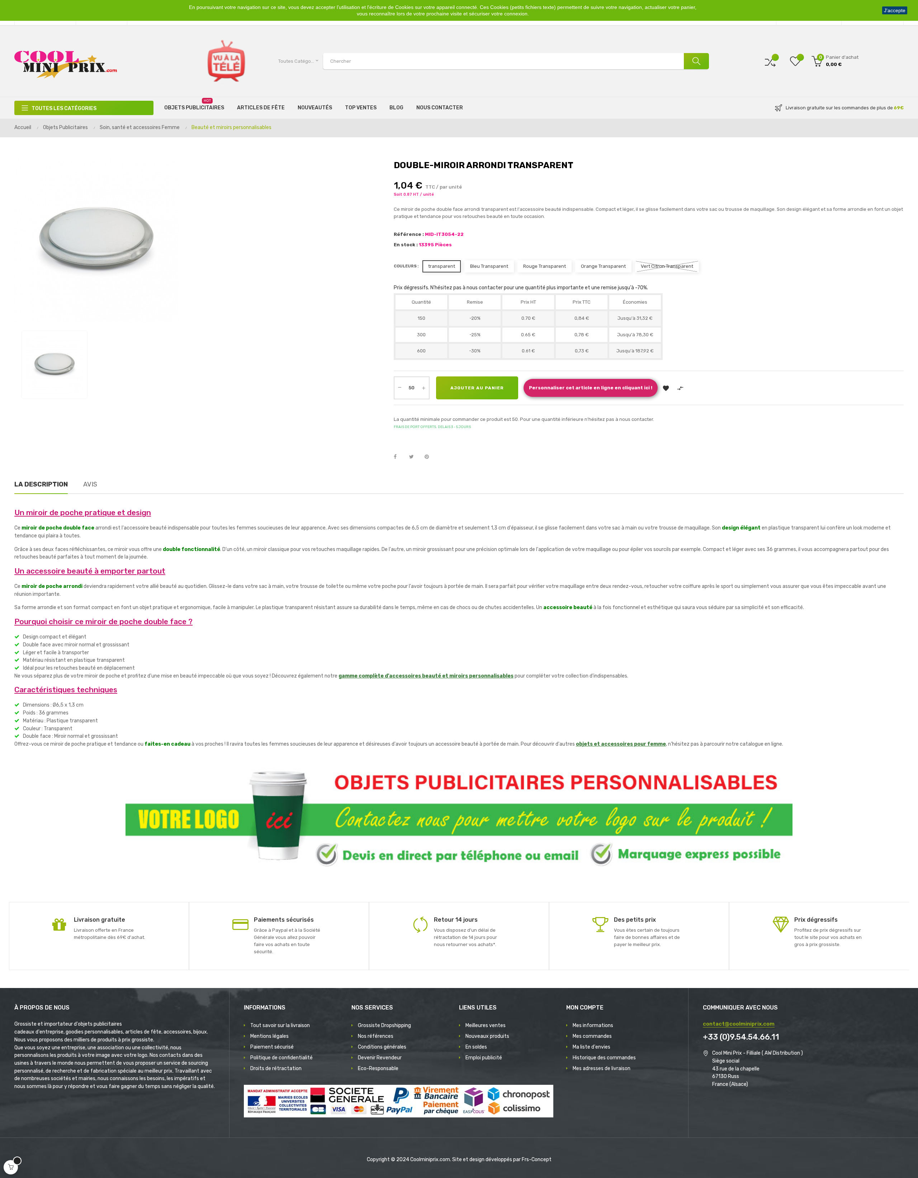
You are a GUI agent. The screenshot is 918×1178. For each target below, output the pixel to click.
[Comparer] (770, 61)
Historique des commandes (604, 1058)
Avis (90, 484)
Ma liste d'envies (591, 1047)
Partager (399, 457)
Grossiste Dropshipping (384, 1025)
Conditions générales (382, 1047)
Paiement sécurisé (272, 1047)
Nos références (375, 1036)
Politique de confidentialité (281, 1058)
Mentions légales (269, 1036)
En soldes (476, 1047)
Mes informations (593, 1025)
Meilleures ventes (485, 1025)
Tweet (414, 457)
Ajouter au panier (477, 387)
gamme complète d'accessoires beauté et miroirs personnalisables (426, 676)
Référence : (409, 234)
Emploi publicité (483, 1058)
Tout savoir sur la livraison (280, 1025)
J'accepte (894, 10)
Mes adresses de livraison (601, 1068)
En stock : (406, 244)
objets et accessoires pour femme (621, 744)
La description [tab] (41, 484)
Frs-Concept (537, 1159)
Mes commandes (592, 1036)
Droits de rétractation (276, 1068)
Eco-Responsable (378, 1068)
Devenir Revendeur (380, 1058)
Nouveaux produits (487, 1036)
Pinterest (430, 457)
